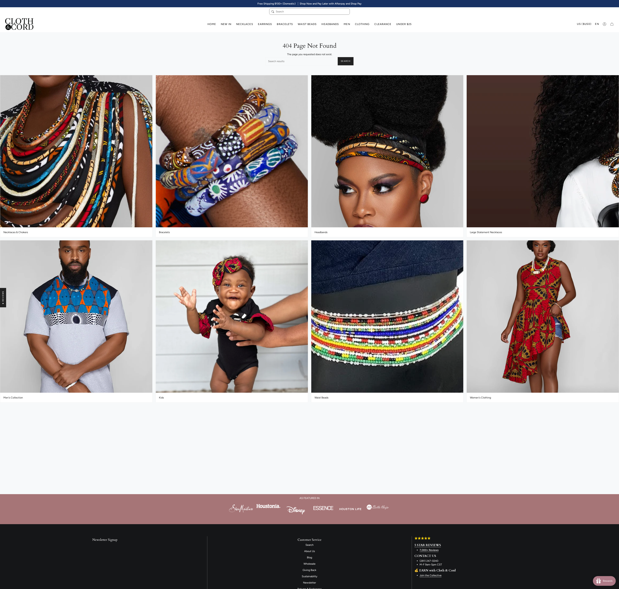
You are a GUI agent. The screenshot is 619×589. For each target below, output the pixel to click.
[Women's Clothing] (543, 316)
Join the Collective (431, 575)
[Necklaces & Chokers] (76, 151)
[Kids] (232, 316)
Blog (309, 557)
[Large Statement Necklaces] (543, 151)
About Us (309, 551)
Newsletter (309, 582)
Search (345, 61)
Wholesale (309, 563)
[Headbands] (387, 151)
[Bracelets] (232, 151)
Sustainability (309, 576)
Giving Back (309, 570)
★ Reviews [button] (3, 297)
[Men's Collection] (76, 316)
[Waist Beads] (387, 316)
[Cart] (612, 24)
